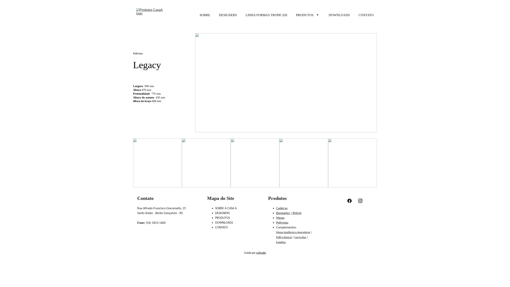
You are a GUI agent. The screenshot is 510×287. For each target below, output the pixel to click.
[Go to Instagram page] (360, 201)
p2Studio (261, 253)
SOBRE (205, 15)
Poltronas (282, 222)
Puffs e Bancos (284, 237)
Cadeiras (281, 208)
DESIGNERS (228, 15)
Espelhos (281, 242)
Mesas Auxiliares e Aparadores (293, 232)
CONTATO (366, 15)
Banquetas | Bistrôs (288, 213)
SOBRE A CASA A (226, 208)
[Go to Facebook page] (349, 201)
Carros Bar (300, 237)
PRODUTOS (304, 15)
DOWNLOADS (339, 15)
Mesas (280, 218)
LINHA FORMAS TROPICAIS (266, 15)
